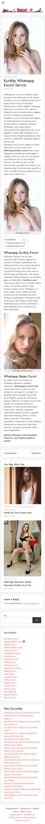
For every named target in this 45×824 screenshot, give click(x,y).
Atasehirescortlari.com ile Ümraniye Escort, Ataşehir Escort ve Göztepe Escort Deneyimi (22, 715)
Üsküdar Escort (10, 697)
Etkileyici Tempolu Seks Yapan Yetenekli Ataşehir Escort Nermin (20, 749)
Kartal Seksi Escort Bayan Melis (17, 739)
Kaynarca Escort (11, 507)
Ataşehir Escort (10, 644)
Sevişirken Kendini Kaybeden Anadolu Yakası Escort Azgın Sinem (22, 790)
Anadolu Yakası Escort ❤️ (14, 641)
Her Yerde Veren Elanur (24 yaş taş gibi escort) (20, 729)
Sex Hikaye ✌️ (10, 691)
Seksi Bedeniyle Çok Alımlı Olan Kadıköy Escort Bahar (21, 779)
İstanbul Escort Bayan (12, 668)
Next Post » (36, 453)
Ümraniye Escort (11, 694)
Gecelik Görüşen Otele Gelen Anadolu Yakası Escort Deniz (20, 755)
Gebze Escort (10, 662)
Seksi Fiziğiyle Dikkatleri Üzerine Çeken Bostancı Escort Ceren (21, 767)
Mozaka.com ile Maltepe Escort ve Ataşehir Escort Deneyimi (22, 723)
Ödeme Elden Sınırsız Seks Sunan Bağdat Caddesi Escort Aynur (21, 773)
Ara (5, 615)
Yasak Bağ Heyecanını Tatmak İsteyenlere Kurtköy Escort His (17, 583)
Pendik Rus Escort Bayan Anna (18, 512)
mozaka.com (29, 814)
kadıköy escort (15, 817)
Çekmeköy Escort (11, 659)
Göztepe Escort (10, 665)
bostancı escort (28, 817)
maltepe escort (15, 814)
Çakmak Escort (10, 656)
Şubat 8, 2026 (8, 589)
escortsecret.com (22, 820)
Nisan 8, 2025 (8, 89)
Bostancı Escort (10, 650)
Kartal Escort (9, 673)
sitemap (28, 811)
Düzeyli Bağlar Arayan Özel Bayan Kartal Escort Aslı (21, 796)
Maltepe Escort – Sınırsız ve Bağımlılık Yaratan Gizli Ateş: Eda (20, 734)
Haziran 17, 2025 (9, 516)
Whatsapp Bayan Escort (16, 246)
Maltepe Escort (10, 682)
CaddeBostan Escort (12, 653)
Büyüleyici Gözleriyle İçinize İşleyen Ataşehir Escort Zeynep (19, 785)
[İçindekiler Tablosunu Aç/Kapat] (22, 240)
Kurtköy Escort (11, 77)
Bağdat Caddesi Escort (13, 647)
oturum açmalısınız (31, 603)
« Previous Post (10, 453)
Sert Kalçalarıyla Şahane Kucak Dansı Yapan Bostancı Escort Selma (22, 743)
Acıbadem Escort (11, 638)
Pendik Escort (10, 510)
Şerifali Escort (10, 688)
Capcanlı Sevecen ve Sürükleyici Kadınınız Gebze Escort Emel (22, 761)
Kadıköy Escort (10, 671)
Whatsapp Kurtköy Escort (16, 243)
